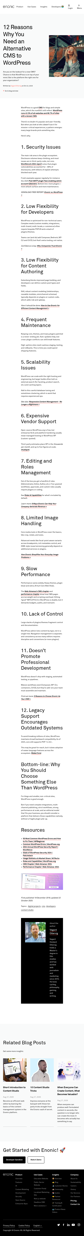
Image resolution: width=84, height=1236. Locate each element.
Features (18, 1182)
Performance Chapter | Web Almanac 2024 (41, 867)
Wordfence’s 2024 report (31, 164)
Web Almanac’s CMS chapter (37, 591)
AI (16, 1186)
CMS (40, 108)
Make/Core (36, 753)
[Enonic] (8, 6)
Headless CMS (39, 1202)
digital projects (34, 906)
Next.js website (40, 1198)
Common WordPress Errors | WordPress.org (41, 844)
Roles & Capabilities (33, 495)
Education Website (41, 1178)
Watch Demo (36, 1160)
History (73, 1189)
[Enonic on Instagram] (79, 1225)
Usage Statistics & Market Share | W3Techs (41, 858)
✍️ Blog (55, 1182)
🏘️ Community (57, 1189)
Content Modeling (22, 1189)
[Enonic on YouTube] (73, 1225)
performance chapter (30, 594)
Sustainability (76, 1182)
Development (20, 1193)
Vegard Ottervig (16, 86)
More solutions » (40, 1206)
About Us (74, 1178)
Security (18, 1196)
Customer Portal (40, 1188)
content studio (27, 910)
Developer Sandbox (14, 1160)
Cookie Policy (24, 1226)
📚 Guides (56, 1193)
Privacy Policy (9, 1226)
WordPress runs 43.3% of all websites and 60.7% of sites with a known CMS (41, 113)
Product (19, 7)
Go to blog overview (11, 91)
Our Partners (75, 1196)
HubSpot (25, 450)
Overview (18, 1178)
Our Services (75, 1193)
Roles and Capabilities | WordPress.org (39, 861)
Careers (73, 1186)
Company (74, 1175)
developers (51, 906)
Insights (43, 7)
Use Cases (31, 7)
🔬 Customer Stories (60, 1186)
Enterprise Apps (21, 1203)
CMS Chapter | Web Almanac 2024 (37, 864)
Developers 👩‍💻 (58, 7)
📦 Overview (57, 1178)
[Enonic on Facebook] (63, 1225)
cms (43, 906)
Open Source (20, 1200)
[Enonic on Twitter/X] (58, 1225)
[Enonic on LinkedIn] (68, 1225)
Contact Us (75, 1204)
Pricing (73, 1201)
